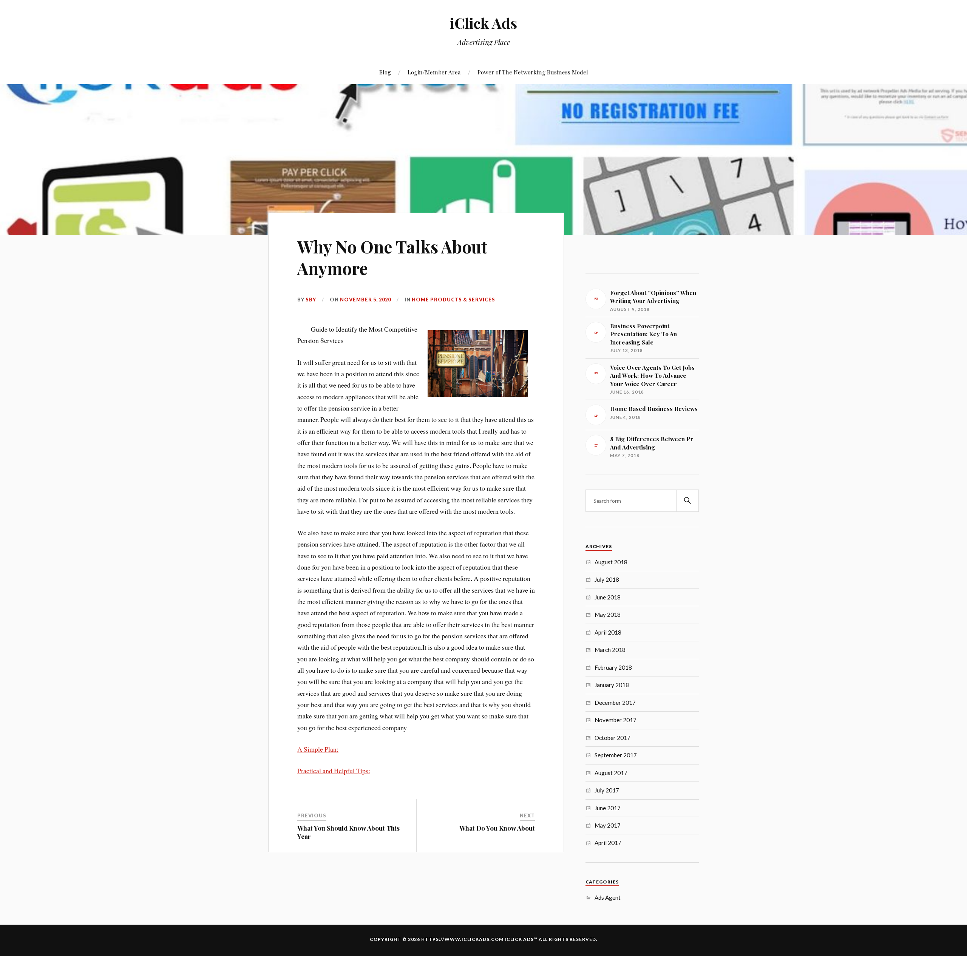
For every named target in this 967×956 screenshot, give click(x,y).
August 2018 (611, 562)
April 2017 (608, 842)
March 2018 (610, 649)
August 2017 (611, 772)
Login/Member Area (434, 72)
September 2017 (616, 755)
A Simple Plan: (317, 749)
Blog (385, 72)
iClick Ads (483, 22)
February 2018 (613, 667)
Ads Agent (608, 897)
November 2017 (615, 720)
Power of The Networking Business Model (532, 72)
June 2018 (608, 597)
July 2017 (607, 790)
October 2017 (612, 737)
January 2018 (612, 684)
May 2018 (608, 614)
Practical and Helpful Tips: (333, 770)
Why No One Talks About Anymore (392, 257)
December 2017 (615, 702)
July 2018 (607, 579)
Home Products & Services (453, 300)
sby (311, 300)
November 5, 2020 (365, 300)
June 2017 (608, 808)
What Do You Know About (497, 828)
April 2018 (608, 632)
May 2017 (608, 825)
